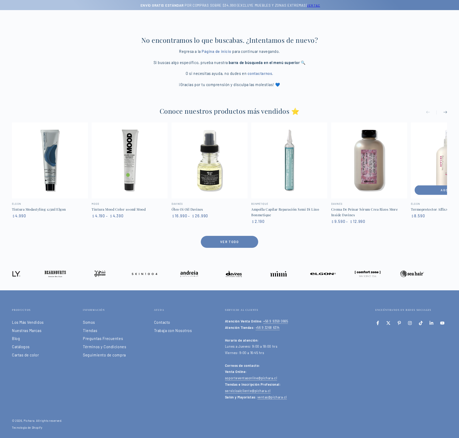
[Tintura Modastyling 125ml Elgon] (50, 160)
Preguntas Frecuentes (103, 338)
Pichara (29, 420)
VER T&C (312, 5)
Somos (89, 322)
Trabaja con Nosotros (173, 330)
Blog (16, 338)
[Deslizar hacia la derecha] (441, 112)
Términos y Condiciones (104, 347)
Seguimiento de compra (104, 355)
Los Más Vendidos (28, 322)
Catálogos (21, 347)
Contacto (162, 322)
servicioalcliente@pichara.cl (248, 391)
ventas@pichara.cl (272, 397)
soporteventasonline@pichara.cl (251, 378)
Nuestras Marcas (26, 330)
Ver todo (229, 242)
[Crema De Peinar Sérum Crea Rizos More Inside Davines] (369, 160)
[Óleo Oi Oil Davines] (210, 160)
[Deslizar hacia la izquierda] (431, 112)
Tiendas (90, 330)
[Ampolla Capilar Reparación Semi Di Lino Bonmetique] (289, 160)
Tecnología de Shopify (27, 427)
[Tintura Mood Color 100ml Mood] (130, 160)
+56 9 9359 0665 (275, 321)
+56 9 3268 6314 (268, 327)
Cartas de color (25, 355)
